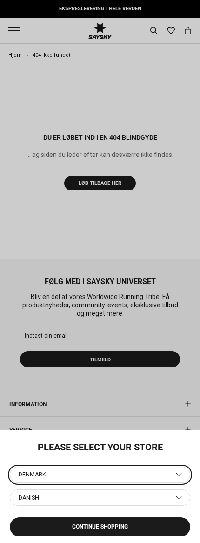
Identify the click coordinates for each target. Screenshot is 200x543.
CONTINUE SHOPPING (100, 526)
